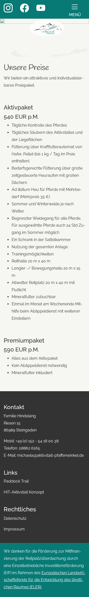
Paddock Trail (16, 481)
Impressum (14, 529)
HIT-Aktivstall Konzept (24, 492)
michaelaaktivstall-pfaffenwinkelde (50, 455)
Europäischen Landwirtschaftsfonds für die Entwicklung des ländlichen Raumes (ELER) (44, 580)
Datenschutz (15, 518)
